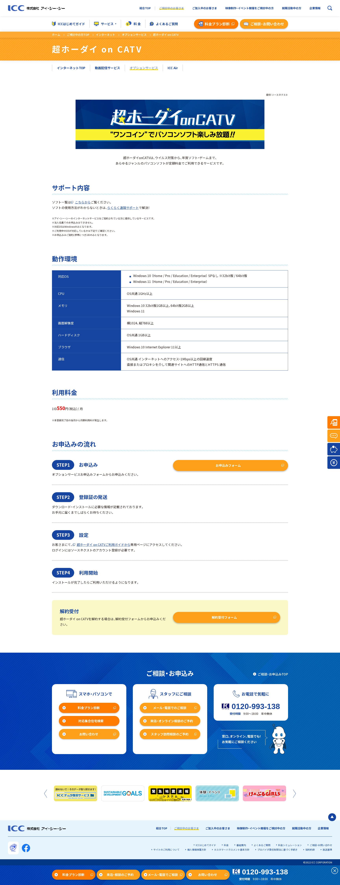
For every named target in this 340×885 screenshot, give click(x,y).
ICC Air (173, 67)
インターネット (105, 35)
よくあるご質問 (167, 23)
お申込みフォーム (228, 465)
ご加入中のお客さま (204, 8)
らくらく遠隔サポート (123, 207)
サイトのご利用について (166, 849)
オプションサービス (134, 35)
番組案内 (241, 845)
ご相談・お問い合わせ (321, 845)
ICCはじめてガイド (71, 23)
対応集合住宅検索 (90, 720)
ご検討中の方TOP (78, 35)
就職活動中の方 (291, 8)
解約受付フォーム (224, 617)
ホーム (56, 35)
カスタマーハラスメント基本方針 (231, 849)
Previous (45, 793)
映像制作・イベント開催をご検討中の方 (249, 8)
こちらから (83, 202)
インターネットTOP (71, 67)
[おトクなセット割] (333, 449)
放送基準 (327, 849)
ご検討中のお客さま (171, 8)
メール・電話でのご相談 (169, 707)
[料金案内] (333, 462)
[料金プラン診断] (333, 422)
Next (294, 793)
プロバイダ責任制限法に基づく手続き (277, 849)
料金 (226, 845)
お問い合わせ (88, 734)
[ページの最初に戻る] (332, 817)
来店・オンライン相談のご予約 (171, 720)
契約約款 (310, 849)
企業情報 (315, 8)
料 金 (137, 23)
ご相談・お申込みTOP (273, 674)
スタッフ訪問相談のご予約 (169, 734)
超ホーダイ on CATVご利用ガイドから (103, 544)
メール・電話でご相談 (163, 874)
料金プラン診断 (89, 707)
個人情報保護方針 (196, 849)
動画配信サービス (107, 67)
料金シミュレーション (290, 845)
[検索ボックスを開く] (329, 8)
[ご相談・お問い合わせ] (333, 436)
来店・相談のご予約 (120, 874)
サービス (107, 23)
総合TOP (145, 8)
